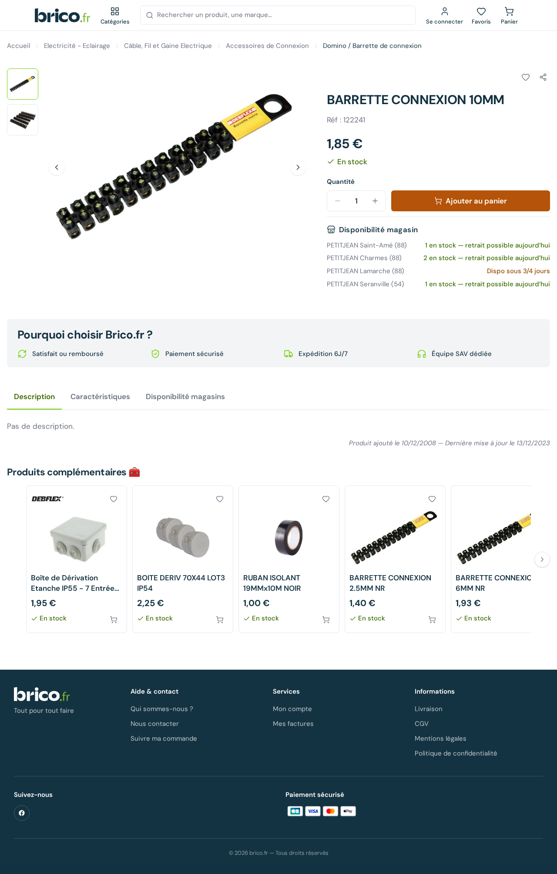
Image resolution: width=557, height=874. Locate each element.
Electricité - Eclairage (77, 45)
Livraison (429, 709)
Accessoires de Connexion (267, 45)
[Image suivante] (298, 167)
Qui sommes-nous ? (162, 709)
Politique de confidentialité (456, 753)
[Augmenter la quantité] (375, 200)
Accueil (18, 45)
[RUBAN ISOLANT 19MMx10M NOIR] (289, 559)
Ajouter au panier (476, 201)
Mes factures (293, 723)
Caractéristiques (100, 396)
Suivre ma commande (164, 738)
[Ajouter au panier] (113, 619)
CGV (422, 723)
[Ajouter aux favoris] (525, 77)
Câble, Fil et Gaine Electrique (168, 45)
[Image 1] (22, 84)
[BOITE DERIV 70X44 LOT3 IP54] (183, 559)
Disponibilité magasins (185, 396)
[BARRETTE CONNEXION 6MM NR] (501, 559)
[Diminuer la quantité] (337, 200)
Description (34, 396)
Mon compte (292, 709)
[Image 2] (22, 120)
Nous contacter (155, 723)
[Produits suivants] (542, 559)
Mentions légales (440, 738)
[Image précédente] (56, 167)
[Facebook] (22, 813)
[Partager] (543, 77)
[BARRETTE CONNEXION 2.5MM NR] (395, 559)
